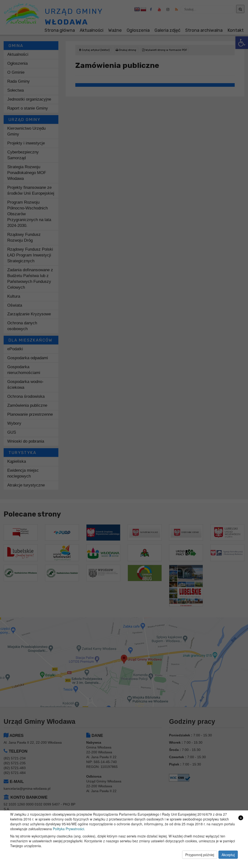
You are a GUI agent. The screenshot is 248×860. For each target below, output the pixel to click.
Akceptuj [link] (228, 854)
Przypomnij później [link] (199, 854)
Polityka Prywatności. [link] (69, 828)
